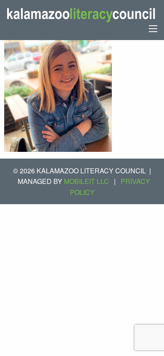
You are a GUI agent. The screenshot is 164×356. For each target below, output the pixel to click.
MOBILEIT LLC (86, 181)
